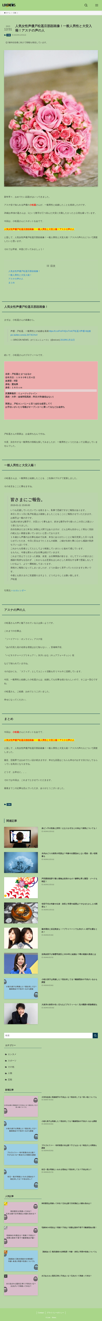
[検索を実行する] (95, 1035)
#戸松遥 (75, 331)
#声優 (82, 331)
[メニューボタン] (96, 5)
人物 (10, 1073)
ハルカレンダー (18, 590)
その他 (11, 1067)
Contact (41, 1313)
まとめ (11, 282)
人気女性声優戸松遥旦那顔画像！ (24, 271)
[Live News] (9, 5)
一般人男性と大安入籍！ (20, 275)
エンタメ (12, 1054)
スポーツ (12, 1060)
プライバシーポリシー (55, 1313)
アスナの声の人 (15, 279)
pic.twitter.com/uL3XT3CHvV (24, 335)
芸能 (8, 35)
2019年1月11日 (67, 340)
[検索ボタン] (86, 5)
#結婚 (88, 331)
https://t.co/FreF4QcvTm (60, 331)
